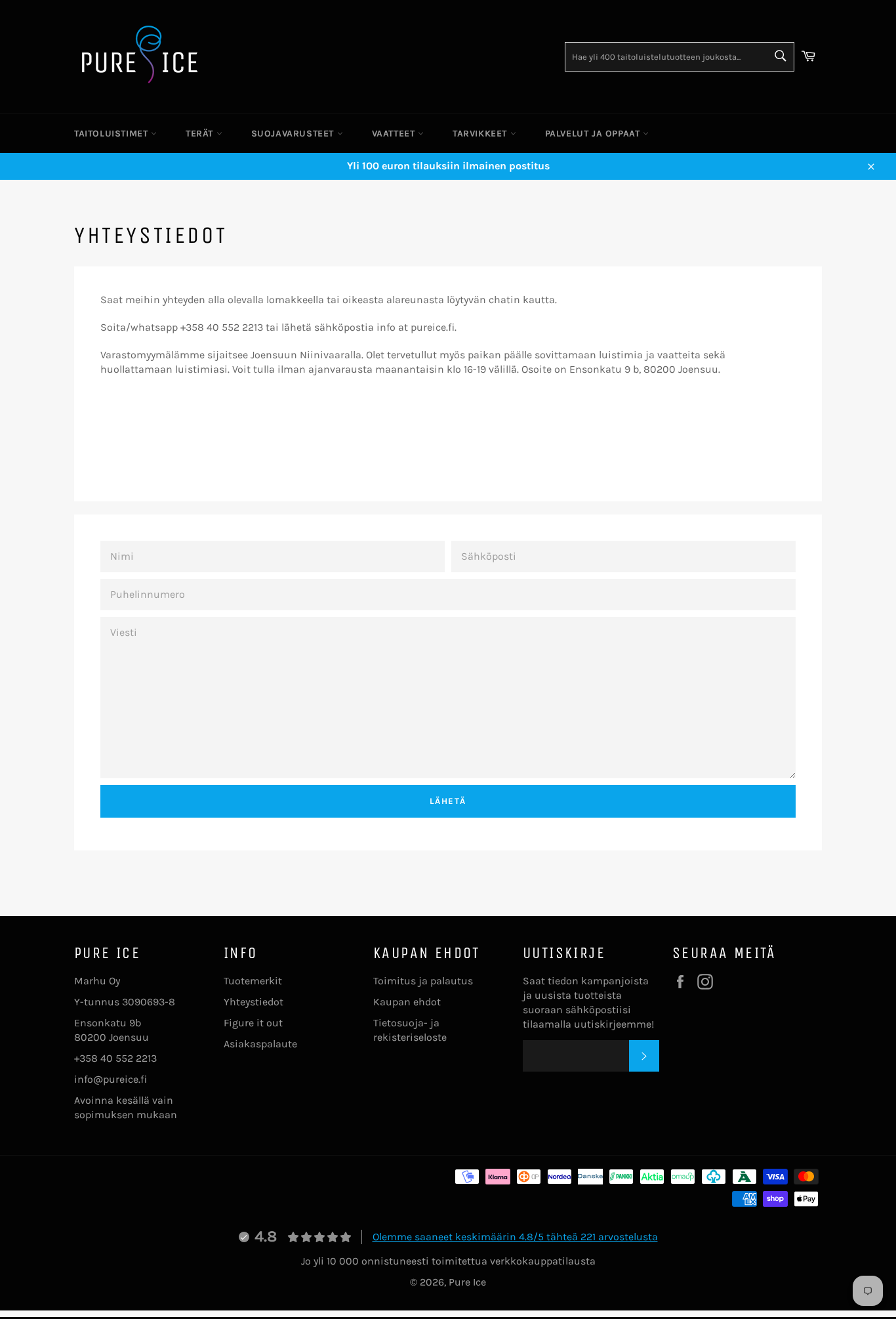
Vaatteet (395, 133)
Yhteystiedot (253, 1001)
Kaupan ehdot (407, 1001)
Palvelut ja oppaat (594, 133)
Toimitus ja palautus (423, 980)
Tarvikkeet (481, 133)
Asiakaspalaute (260, 1043)
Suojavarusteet (294, 133)
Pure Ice (467, 1282)
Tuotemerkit (253, 980)
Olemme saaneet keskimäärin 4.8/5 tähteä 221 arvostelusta (515, 1236)
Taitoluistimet (112, 133)
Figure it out (253, 1022)
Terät (201, 133)
